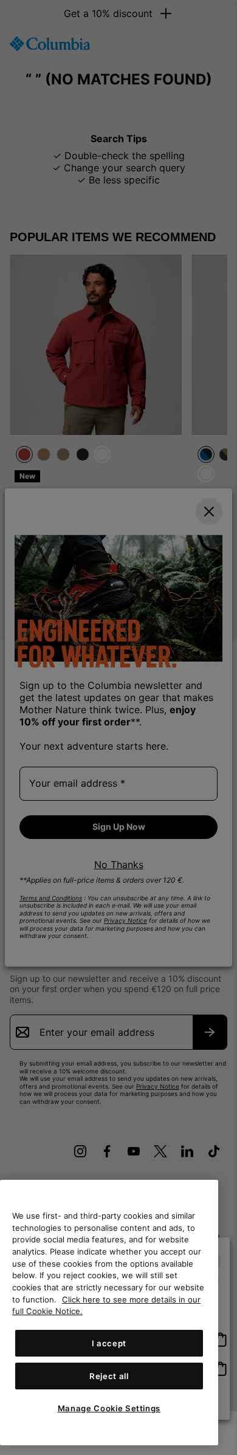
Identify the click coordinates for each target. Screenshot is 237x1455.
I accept (109, 1343)
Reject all (109, 1376)
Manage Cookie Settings (109, 1408)
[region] (109, 1312)
